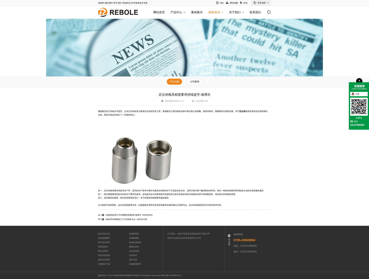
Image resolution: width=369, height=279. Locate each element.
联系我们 (255, 12)
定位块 (242, 111)
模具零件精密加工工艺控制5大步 (120, 219)
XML (222, 3)
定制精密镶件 (104, 238)
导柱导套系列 (104, 255)
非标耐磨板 (134, 238)
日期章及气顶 (104, 264)
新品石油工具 (104, 234)
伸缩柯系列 (134, 234)
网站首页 (159, 12)
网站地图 (234, 3)
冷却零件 (133, 255)
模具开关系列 (104, 260)
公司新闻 (194, 81)
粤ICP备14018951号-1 (171, 275)
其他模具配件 (135, 264)
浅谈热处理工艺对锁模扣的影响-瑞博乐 (123, 215)
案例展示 (197, 12)
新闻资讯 (214, 12)
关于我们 (235, 12)
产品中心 (176, 12)
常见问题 (174, 81)
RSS (245, 3)
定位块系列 (134, 251)
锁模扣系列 (134, 247)
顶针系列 (133, 260)
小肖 (357, 94)
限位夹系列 (103, 251)
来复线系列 (103, 247)
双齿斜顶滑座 (135, 242)
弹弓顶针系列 (104, 242)
